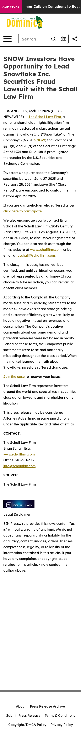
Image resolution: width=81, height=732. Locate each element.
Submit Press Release (23, 715)
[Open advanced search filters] (63, 39)
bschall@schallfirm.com (36, 255)
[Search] (53, 39)
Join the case (14, 376)
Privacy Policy (61, 725)
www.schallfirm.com (19, 454)
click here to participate (22, 211)
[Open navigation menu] (7, 39)
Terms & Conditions (60, 715)
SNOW (39, 140)
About (21, 706)
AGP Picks (10, 7)
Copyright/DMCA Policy (27, 725)
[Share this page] (75, 39)
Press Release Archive (47, 706)
